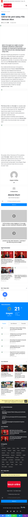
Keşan (8, 452)
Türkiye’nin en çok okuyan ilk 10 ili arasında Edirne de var (18, 334)
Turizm (21, 462)
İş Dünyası (11, 466)
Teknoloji (12, 462)
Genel (18, 450)
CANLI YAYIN (23, 448)
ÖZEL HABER (4, 466)
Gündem (23, 450)
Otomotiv (13, 455)
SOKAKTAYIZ (4, 459)
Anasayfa (4, 11)
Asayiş (13, 448)
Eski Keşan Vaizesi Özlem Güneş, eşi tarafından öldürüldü (18, 328)
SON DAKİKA (17, 459)
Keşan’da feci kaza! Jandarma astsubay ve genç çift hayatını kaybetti (17, 353)
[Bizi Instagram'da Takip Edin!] (26, 401)
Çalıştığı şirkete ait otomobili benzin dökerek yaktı (17, 346)
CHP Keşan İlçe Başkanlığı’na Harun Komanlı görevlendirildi (20, 261)
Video (12, 464)
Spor (23, 459)
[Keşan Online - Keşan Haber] (7, 5)
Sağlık (3, 457)
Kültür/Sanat (18, 452)
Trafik (16, 462)
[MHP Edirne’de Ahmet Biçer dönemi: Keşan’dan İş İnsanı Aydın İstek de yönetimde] (7, 254)
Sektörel (17, 457)
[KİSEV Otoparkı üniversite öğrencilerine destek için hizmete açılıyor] (7, 384)
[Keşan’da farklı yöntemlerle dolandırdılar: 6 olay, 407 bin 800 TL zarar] (21, 368)
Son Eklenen (14, 323)
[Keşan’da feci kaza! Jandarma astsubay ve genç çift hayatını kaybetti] (5, 353)
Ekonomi (9, 450)
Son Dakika (11, 459)
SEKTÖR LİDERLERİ (10, 457)
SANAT (24, 455)
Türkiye (3, 464)
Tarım (7, 462)
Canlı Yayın (4, 450)
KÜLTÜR (12, 452)
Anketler (9, 448)
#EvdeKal (3, 448)
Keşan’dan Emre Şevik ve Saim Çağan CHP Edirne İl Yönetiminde (21, 277)
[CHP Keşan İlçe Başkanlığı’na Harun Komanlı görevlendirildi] (21, 254)
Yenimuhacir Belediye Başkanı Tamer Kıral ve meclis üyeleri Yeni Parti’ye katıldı (6, 277)
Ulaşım (8, 464)
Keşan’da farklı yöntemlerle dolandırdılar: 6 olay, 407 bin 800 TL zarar (20, 375)
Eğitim (14, 450)
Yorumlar (23, 323)
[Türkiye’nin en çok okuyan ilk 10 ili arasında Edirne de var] (5, 335)
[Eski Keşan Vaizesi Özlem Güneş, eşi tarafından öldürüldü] (5, 329)
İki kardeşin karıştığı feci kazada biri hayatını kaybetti (18, 340)
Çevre (21, 464)
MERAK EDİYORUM (5, 455)
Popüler (4, 323)
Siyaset (8, 11)
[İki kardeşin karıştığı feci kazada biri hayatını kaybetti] (5, 341)
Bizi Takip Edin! (5, 470)
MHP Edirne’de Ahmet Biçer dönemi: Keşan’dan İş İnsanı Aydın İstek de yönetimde (7, 261)
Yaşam (16, 464)
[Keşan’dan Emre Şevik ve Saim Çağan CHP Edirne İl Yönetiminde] (21, 270)
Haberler (3, 452)
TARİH (3, 462)
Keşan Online (4, 22)
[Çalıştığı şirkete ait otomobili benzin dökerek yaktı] (5, 347)
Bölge (18, 448)
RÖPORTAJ (18, 455)
